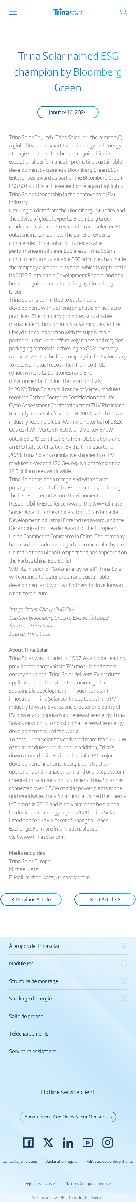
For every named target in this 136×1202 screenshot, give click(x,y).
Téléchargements (29, 1033)
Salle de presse (26, 1016)
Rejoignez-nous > (40, 1183)
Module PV (21, 963)
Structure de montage (33, 981)
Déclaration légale (61, 1161)
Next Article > (105, 899)
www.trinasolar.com (42, 836)
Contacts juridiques (20, 1161)
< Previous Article (31, 899)
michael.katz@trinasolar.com (57, 877)
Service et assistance (33, 1051)
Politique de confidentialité (109, 1161)
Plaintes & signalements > (88, 1183)
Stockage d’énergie (30, 998)
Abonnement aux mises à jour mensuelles (68, 1116)
